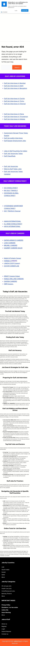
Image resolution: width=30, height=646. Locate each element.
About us (4, 624)
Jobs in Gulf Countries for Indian (15, 151)
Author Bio (5, 610)
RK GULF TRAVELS (11, 190)
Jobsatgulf (2, 306)
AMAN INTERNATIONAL (12, 221)
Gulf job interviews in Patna (14, 114)
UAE (3, 567)
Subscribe (24, 10)
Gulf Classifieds (9, 156)
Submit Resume (6, 631)
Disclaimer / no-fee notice (10, 607)
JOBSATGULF (18, 641)
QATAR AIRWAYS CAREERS (13, 240)
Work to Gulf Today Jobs (13, 169)
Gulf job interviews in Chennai (15, 104)
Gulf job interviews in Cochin (14, 98)
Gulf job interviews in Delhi (13, 86)
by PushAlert (4, 12)
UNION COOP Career (11, 263)
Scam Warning (6, 612)
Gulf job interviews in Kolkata (14, 119)
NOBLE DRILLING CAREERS (14, 279)
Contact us (5, 634)
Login (3, 629)
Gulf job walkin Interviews (13, 138)
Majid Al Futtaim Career (12, 258)
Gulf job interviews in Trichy (14, 101)
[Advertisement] (15, 24)
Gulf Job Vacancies (11, 166)
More (3, 577)
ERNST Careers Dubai (12, 276)
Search (17, 67)
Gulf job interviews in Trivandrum (16, 117)
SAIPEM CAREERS (10, 281)
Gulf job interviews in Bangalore (15, 88)
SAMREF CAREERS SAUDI (13, 248)
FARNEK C (7, 261)
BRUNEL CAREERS (10, 245)
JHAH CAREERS (9, 243)
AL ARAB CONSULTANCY (13, 224)
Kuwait (4, 572)
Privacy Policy (6, 605)
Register (4, 626)
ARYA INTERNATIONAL (12, 226)
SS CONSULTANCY (11, 188)
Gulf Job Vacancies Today (13, 153)
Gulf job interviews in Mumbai (15, 83)
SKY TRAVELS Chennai (12, 211)
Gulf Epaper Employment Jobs (15, 141)
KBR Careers (8, 284)
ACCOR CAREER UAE (11, 266)
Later (16, 10)
